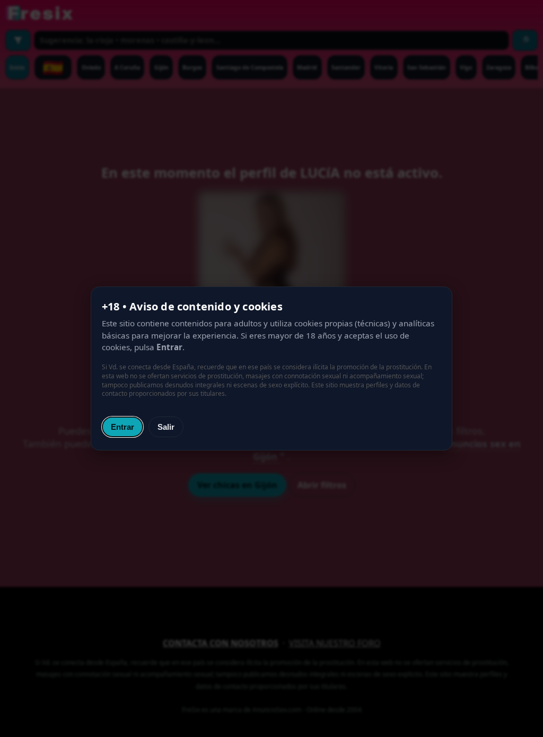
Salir (165, 426)
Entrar (122, 426)
